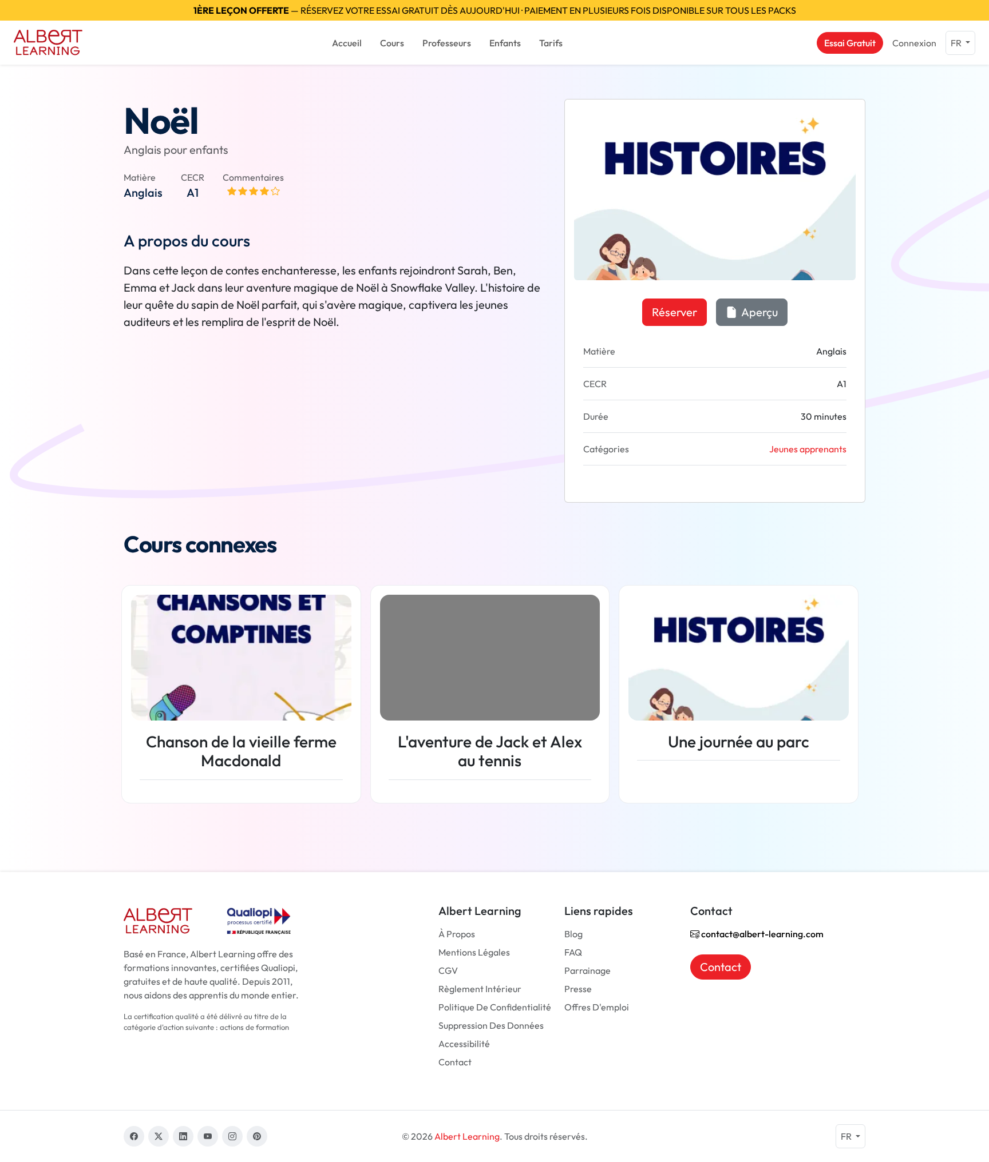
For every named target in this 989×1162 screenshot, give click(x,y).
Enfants (505, 43)
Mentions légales (474, 952)
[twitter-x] (158, 1136)
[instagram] (232, 1136)
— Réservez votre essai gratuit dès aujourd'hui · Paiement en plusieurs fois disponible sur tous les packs (494, 10)
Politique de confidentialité (494, 1007)
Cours (392, 43)
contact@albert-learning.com (761, 934)
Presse (578, 988)
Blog (573, 934)
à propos (456, 934)
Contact (455, 1062)
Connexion (914, 43)
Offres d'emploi (596, 1007)
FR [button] (957, 43)
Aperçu (758, 312)
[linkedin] (183, 1136)
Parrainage (587, 970)
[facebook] (134, 1136)
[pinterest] (257, 1136)
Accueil (347, 43)
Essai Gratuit (850, 43)
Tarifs (551, 43)
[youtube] (207, 1136)
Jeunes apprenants (807, 449)
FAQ (573, 952)
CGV (448, 970)
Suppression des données (491, 1025)
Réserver (674, 312)
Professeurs (446, 43)
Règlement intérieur (479, 988)
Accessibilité (464, 1043)
